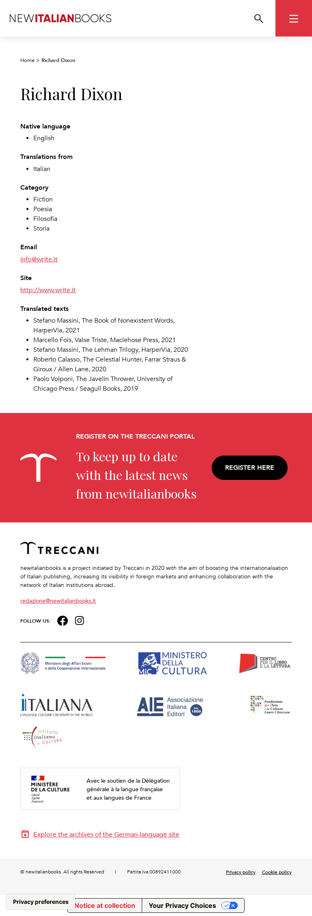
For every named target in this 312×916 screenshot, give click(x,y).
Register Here (249, 467)
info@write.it (39, 259)
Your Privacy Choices (182, 905)
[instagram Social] (79, 619)
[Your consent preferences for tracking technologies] (40, 902)
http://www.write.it (48, 290)
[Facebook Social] (62, 620)
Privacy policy (241, 871)
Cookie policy (277, 871)
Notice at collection (104, 905)
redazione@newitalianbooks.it (58, 600)
